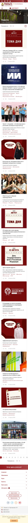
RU (25, 1)
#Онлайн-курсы (19, 96)
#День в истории (6, 274)
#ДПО (12, 240)
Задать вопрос (14, 492)
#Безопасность (12, 413)
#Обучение (11, 313)
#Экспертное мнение (7, 166)
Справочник (7, 1)
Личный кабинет (10, 1)
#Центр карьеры (14, 132)
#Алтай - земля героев (7, 450)
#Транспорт (15, 344)
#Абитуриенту (15, 130)
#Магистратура (6, 275)
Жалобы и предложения (14, 495)
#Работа (15, 58)
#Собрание (5, 202)
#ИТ (9, 240)
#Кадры (10, 58)
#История (13, 274)
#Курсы (17, 93)
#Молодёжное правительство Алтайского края (13, 380)
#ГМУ (12, 275)
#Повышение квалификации (9, 93)
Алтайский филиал (19, 3)
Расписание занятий (2, 1)
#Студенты (11, 202)
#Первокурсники (18, 202)
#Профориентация (7, 130)
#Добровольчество (7, 168)
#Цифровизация (6, 346)
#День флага (19, 274)
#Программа (16, 450)
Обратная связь (14, 498)
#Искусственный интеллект (8, 96)
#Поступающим (6, 132)
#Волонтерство (16, 166)
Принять (14, 520)
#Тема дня (5, 58)
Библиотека (4, 1)
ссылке (18, 517)
